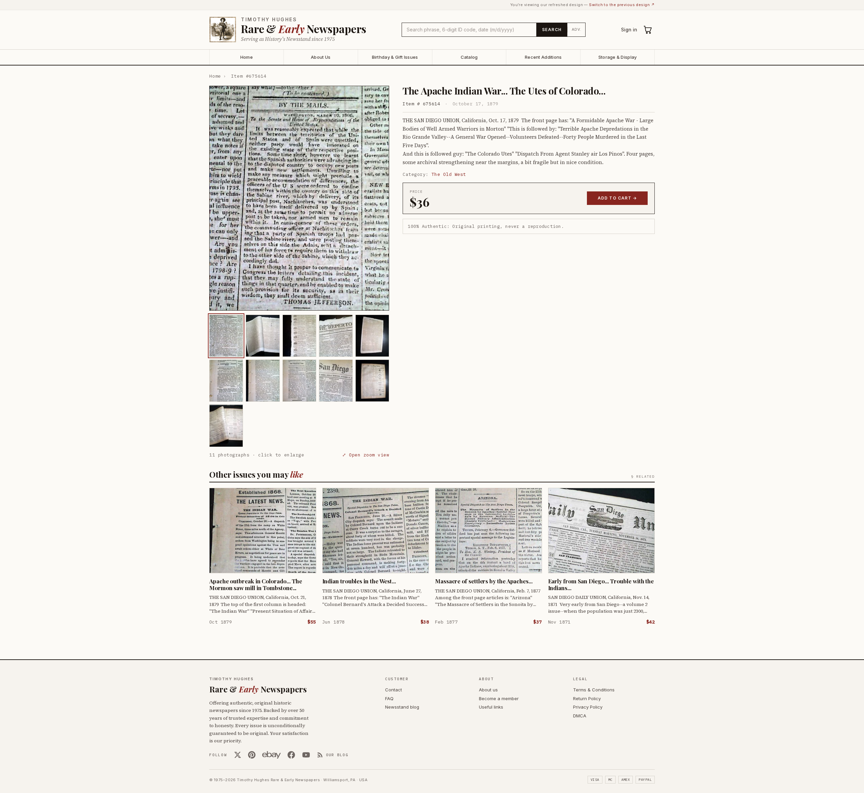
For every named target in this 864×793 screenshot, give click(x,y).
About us (488, 689)
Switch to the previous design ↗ (622, 4)
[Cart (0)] (648, 29)
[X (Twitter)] (237, 755)
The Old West (449, 174)
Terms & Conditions (594, 689)
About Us (320, 57)
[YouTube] (306, 755)
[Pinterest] (251, 755)
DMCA (579, 715)
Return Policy (587, 698)
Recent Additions (543, 57)
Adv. (577, 29)
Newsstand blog (402, 707)
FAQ (389, 698)
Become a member (499, 698)
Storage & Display (617, 57)
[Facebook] (291, 755)
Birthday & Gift (395, 57)
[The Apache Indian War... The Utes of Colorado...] (226, 336)
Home (246, 57)
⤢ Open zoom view (365, 455)
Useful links (491, 707)
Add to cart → (617, 198)
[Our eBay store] (271, 755)
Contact (393, 689)
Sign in (629, 29)
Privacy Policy (587, 707)
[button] (299, 198)
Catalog (469, 57)
